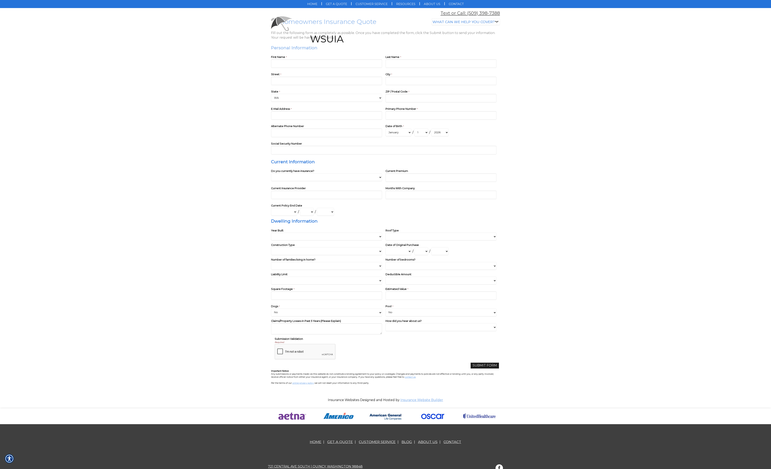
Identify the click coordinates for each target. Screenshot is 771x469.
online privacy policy (303, 383)
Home (315, 442)
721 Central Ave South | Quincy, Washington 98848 (315, 466)
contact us (410, 377)
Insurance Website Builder (421, 400)
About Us (428, 442)
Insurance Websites (343, 400)
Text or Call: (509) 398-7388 (470, 13)
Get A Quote (340, 442)
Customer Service (377, 442)
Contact (452, 442)
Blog (407, 442)
